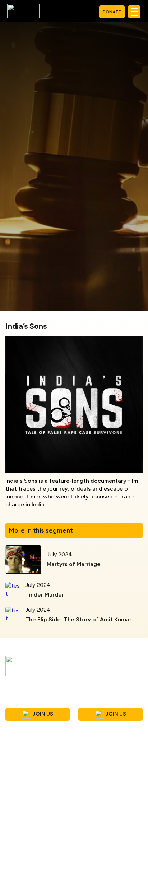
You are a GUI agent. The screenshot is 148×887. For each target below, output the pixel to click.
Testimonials (22, 871)
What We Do (21, 789)
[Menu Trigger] (134, 11)
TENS (86, 818)
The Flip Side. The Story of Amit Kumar (78, 619)
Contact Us (20, 880)
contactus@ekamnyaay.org (50, 751)
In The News (96, 789)
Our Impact (94, 809)
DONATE (112, 11)
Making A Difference (105, 799)
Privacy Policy (97, 861)
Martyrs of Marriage (74, 564)
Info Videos (94, 780)
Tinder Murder (44, 594)
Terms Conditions (102, 851)
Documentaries (25, 851)
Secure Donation (101, 871)
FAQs (12, 809)
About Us (17, 780)
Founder (16, 799)
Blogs (12, 861)
